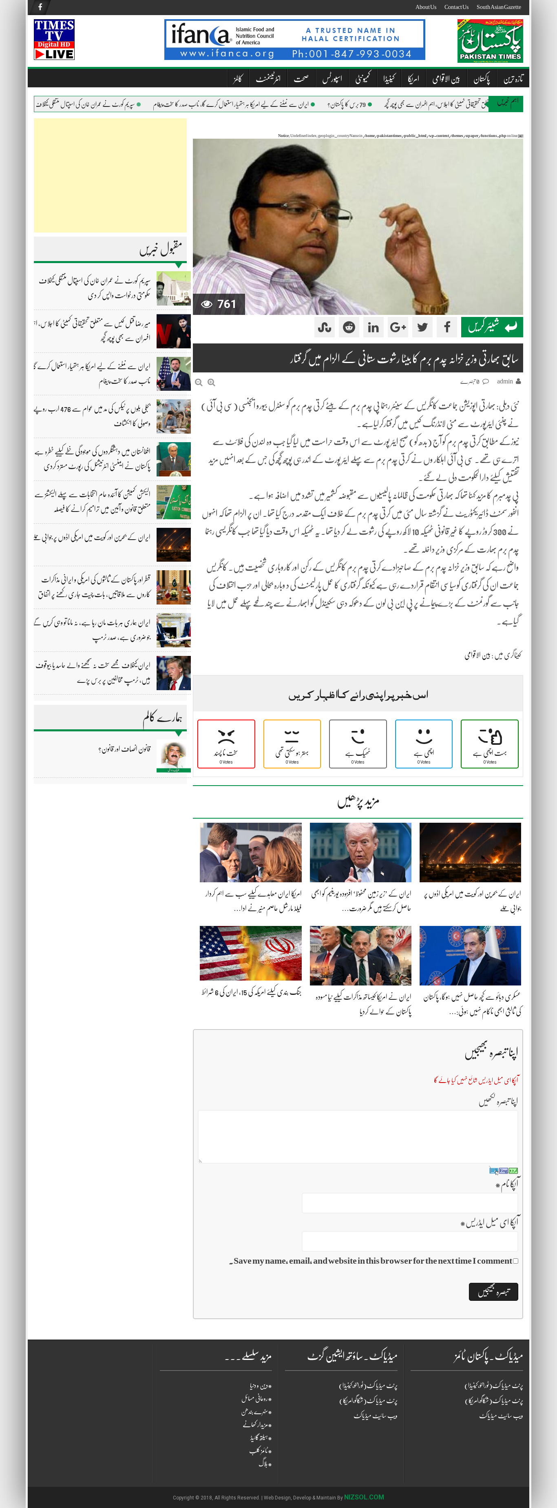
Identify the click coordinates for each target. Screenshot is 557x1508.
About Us (426, 6)
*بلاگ (265, 1464)
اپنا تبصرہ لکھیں (498, 1101)
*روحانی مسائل (256, 1399)
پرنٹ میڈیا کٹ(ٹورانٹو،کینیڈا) (368, 1385)
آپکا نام (506, 1184)
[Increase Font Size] (211, 382)
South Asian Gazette (499, 6)
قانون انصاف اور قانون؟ (124, 749)
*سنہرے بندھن (256, 1412)
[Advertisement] (110, 175)
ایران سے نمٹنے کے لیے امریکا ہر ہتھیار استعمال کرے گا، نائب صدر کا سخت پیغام (252, 104)
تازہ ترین (513, 78)
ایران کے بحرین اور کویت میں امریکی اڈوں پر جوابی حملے (90, 537)
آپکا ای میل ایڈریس (489, 1222)
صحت (301, 78)
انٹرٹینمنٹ (268, 78)
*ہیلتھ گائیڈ (261, 1438)
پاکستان (481, 78)
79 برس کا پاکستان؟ (368, 104)
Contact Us (456, 6)
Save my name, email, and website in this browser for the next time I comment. (370, 1260)
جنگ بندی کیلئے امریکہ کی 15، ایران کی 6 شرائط (252, 992)
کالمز (238, 78)
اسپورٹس (332, 78)
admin (505, 381)
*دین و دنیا (261, 1385)
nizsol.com (364, 1497)
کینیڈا (389, 78)
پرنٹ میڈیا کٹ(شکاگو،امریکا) (368, 1401)
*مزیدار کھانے (257, 1425)
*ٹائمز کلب (260, 1451)
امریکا (413, 78)
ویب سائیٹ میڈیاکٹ (376, 1416)
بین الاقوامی (446, 78)
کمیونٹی (362, 78)
